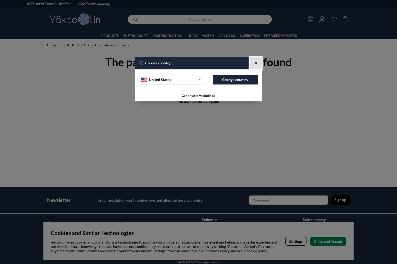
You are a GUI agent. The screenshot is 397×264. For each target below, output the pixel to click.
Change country (235, 79)
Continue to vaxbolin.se (198, 96)
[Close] (256, 63)
